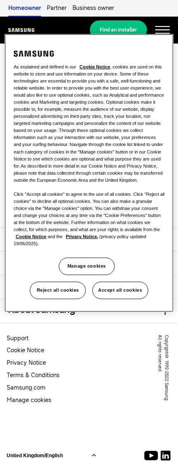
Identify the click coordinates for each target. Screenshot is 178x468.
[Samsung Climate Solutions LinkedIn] (165, 455)
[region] (89, 173)
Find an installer (118, 30)
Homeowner (24, 8)
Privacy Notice (26, 362)
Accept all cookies (120, 290)
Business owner (93, 8)
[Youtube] (152, 455)
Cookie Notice (25, 350)
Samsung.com (26, 387)
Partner (57, 8)
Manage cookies (86, 265)
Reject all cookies (58, 290)
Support (18, 338)
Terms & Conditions (33, 375)
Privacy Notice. (82, 236)
